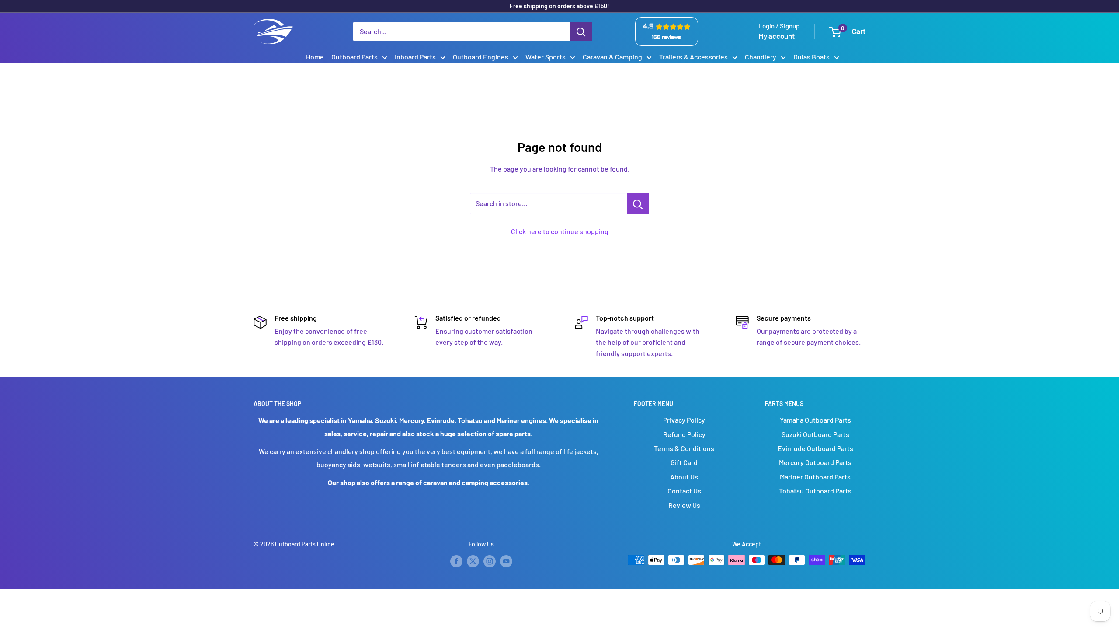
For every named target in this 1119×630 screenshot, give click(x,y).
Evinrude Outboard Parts (815, 448)
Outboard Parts (354, 56)
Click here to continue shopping (559, 231)
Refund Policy (684, 434)
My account (776, 36)
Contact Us (684, 490)
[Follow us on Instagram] (489, 561)
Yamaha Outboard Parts (815, 420)
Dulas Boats (811, 56)
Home (315, 56)
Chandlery (760, 56)
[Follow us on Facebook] (456, 561)
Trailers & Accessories (693, 56)
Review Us (684, 505)
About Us (684, 476)
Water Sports (545, 56)
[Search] (581, 31)
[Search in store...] (638, 203)
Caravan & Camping (612, 56)
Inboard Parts (415, 56)
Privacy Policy (684, 420)
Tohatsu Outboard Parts (815, 490)
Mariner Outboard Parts (815, 476)
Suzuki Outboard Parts (815, 434)
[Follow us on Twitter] (473, 561)
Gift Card (684, 462)
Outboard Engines (480, 56)
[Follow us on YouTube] (506, 561)
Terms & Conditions (684, 448)
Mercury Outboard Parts (815, 462)
